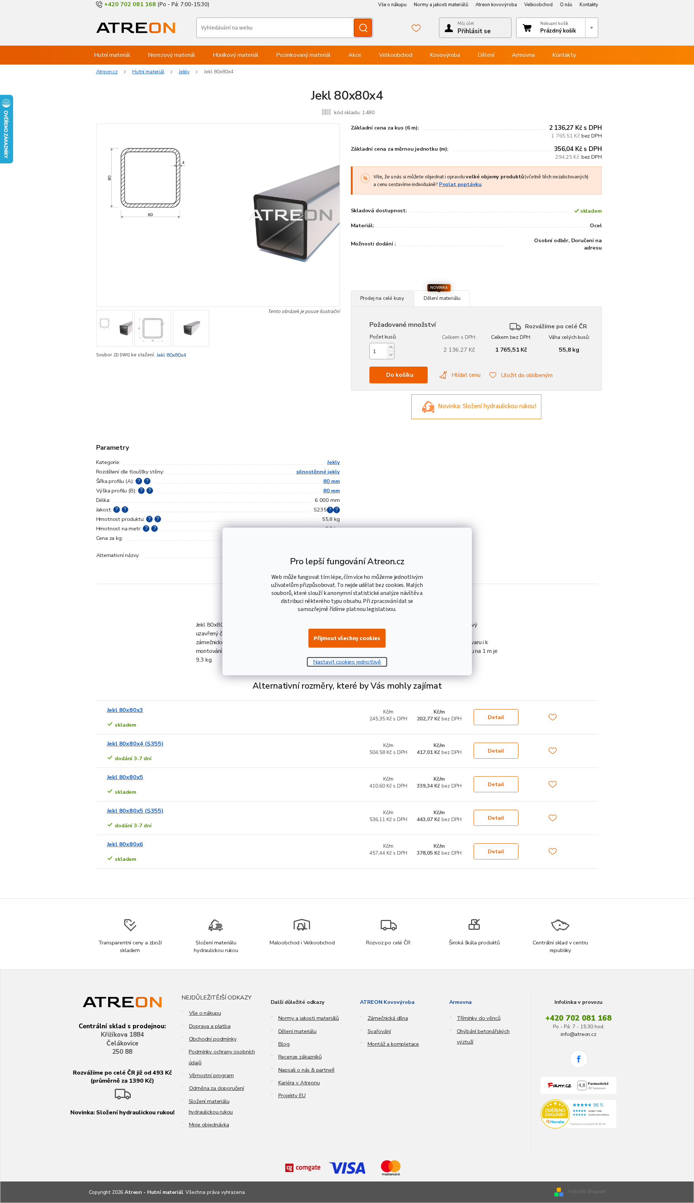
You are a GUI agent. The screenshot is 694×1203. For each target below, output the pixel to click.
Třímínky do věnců (479, 1018)
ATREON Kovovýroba (387, 1002)
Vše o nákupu (392, 4)
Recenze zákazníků (300, 1056)
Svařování (379, 1031)
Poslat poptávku (460, 184)
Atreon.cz (107, 71)
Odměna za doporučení (216, 1088)
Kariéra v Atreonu (299, 1082)
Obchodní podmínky (213, 1039)
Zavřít (390, 286)
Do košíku (399, 375)
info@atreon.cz (578, 1034)
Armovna (460, 1002)
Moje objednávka (209, 1124)
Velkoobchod (538, 4)
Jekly (333, 462)
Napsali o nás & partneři (306, 1070)
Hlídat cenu (466, 375)
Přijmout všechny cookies (347, 638)
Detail (496, 717)
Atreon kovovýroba (496, 4)
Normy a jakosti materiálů (441, 4)
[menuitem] (112, 55)
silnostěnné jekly (318, 471)
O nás (566, 4)
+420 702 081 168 (578, 1018)
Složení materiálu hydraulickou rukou (211, 1106)
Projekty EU (292, 1095)
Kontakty (589, 4)
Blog (284, 1044)
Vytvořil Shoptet (586, 1191)
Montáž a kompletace (393, 1044)
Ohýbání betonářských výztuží (483, 1036)
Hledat (363, 28)
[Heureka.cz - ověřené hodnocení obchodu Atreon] (579, 1114)
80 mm (331, 481)
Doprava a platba (210, 1026)
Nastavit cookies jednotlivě (347, 662)
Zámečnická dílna (388, 1018)
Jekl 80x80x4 (171, 355)
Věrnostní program (211, 1075)
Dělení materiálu (297, 1031)
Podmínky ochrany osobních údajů (222, 1057)
